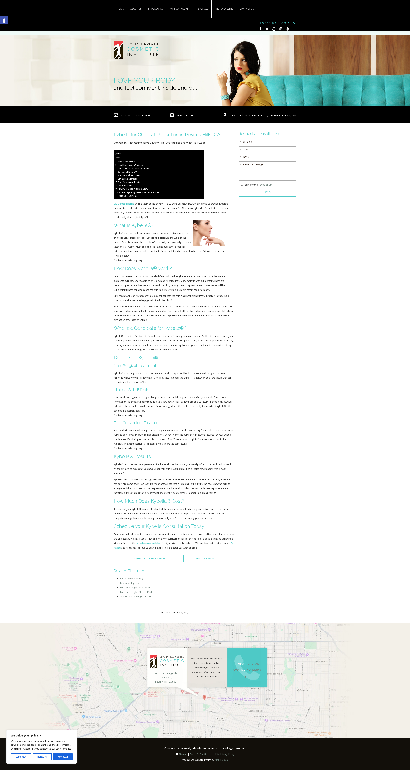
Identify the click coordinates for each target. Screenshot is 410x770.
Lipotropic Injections (130, 583)
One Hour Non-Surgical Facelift (136, 596)
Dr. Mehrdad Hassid (124, 203)
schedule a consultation (149, 543)
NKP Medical (221, 759)
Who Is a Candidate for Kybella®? (133, 168)
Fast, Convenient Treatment (131, 182)
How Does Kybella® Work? (130, 165)
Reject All (42, 756)
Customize (21, 756)
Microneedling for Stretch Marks (136, 592)
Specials (203, 8)
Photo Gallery (224, 8)
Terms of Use (265, 184)
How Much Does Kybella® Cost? (133, 189)
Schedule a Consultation (135, 115)
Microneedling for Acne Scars (135, 587)
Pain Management (180, 8)
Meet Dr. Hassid (204, 558)
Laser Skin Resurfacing (132, 578)
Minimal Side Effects (127, 178)
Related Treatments (128, 195)
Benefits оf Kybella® (127, 172)
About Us (136, 8)
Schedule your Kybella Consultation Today (139, 192)
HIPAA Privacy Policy (223, 754)
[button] (4, 20)
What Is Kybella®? (126, 161)
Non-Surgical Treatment (129, 175)
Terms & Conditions (200, 754)
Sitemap (183, 754)
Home (120, 8)
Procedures (155, 8)
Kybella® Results (126, 185)
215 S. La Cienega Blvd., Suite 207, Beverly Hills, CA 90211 (262, 115)
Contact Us (247, 8)
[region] (41, 747)
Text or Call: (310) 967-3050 (277, 23)
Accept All (63, 756)
